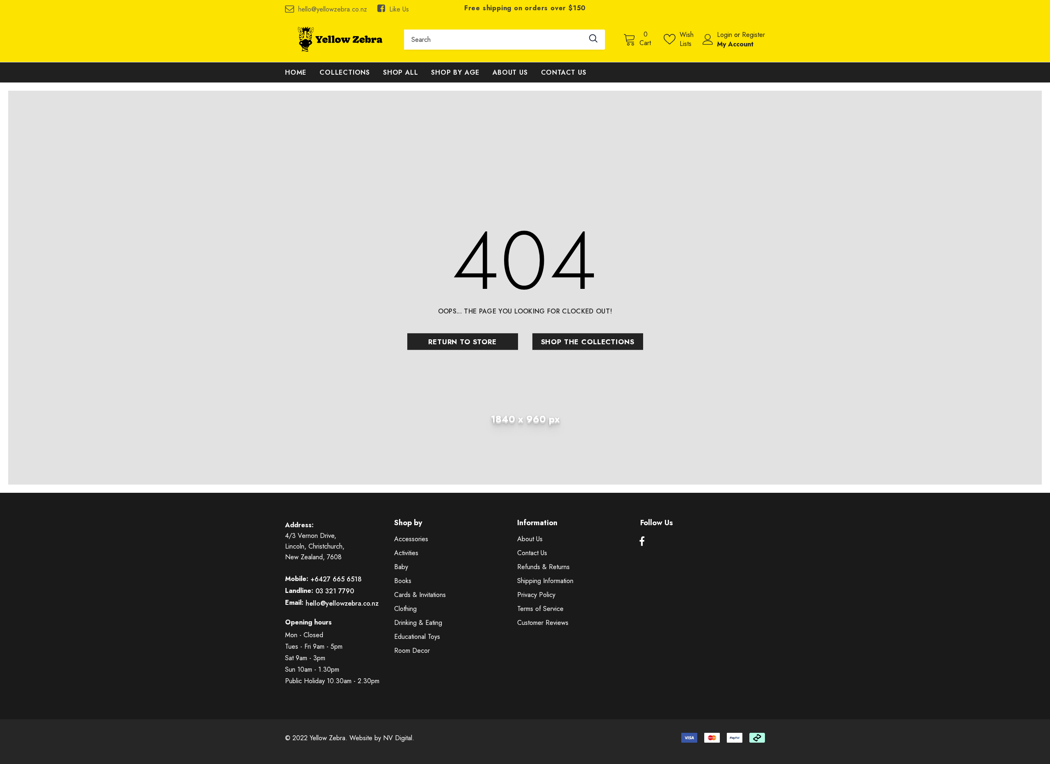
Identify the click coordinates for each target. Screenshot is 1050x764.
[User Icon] (708, 39)
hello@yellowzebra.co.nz (332, 9)
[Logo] (338, 39)
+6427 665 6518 (336, 579)
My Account (735, 44)
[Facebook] (642, 541)
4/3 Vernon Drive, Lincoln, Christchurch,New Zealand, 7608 (315, 546)
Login (725, 34)
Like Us (399, 9)
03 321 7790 (334, 591)
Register (753, 34)
